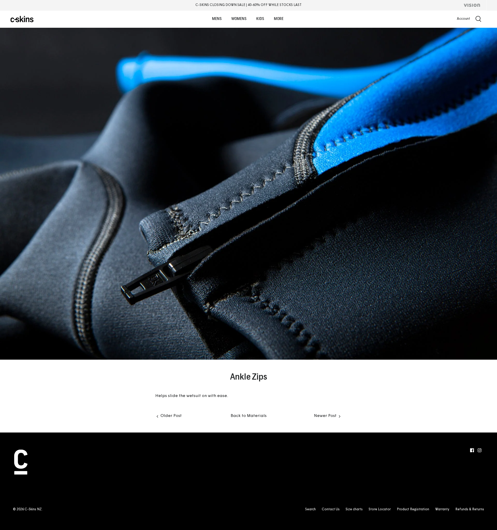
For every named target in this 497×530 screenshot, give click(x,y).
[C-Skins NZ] (22, 19)
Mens (217, 19)
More (278, 19)
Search (310, 509)
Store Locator (380, 509)
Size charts (354, 509)
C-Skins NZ (33, 509)
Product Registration (413, 509)
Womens (238, 19)
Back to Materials (249, 416)
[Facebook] (472, 450)
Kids (260, 19)
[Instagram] (479, 450)
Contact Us (331, 509)
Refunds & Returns (469, 509)
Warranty (442, 509)
